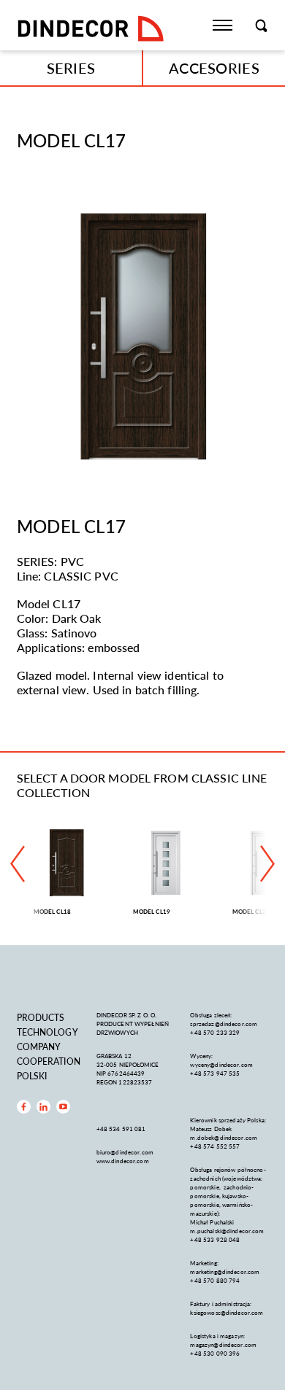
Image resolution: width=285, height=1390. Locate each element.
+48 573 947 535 (215, 1073)
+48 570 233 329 (215, 1032)
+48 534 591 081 (122, 1129)
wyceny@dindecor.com (221, 1064)
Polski (32, 1076)
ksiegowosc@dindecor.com (226, 1312)
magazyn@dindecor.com (223, 1344)
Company (39, 1047)
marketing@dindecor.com (224, 1271)
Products (41, 1018)
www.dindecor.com (122, 1161)
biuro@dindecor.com (124, 1152)
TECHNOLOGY (47, 1032)
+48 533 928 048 (215, 1239)
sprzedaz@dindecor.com (223, 1024)
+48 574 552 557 (215, 1146)
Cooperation (48, 1061)
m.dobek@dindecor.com (223, 1137)
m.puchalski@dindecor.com (227, 1231)
